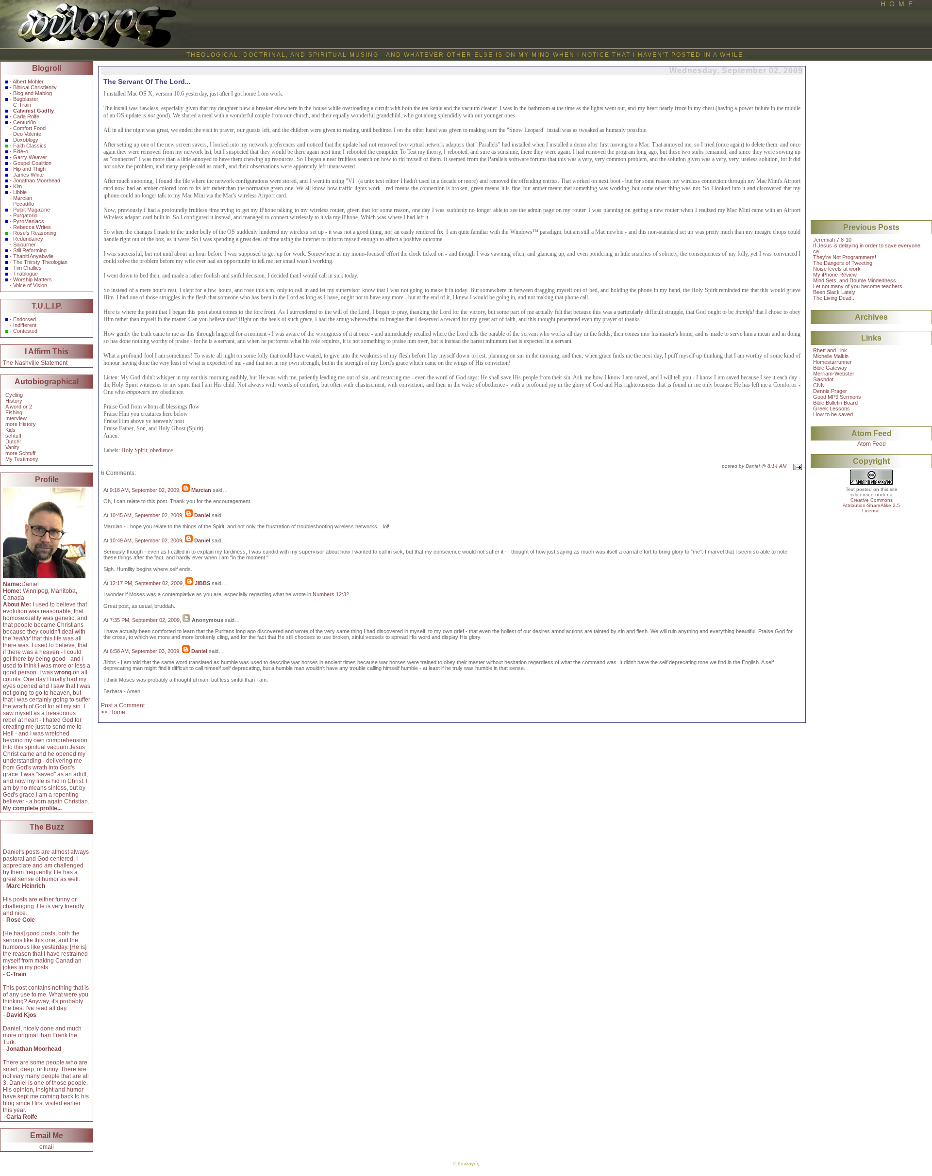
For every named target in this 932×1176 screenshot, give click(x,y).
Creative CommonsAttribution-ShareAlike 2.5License (871, 505)
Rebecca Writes (32, 227)
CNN (819, 385)
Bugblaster (25, 99)
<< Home (113, 712)
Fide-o (20, 151)
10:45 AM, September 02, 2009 (146, 515)
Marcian (22, 198)
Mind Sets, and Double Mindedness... (856, 280)
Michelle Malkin (831, 356)
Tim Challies (27, 268)
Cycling (14, 395)
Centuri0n (24, 122)
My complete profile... (32, 808)
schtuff (13, 436)
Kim (17, 186)
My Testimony (21, 459)
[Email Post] (796, 466)
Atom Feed (871, 444)
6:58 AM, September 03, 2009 (144, 651)
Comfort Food (29, 128)
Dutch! (13, 441)
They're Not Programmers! (844, 257)
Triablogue (25, 274)
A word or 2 (18, 406)
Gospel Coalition (32, 163)
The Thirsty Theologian (40, 262)
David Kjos (21, 1015)
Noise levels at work (837, 269)
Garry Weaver (30, 157)
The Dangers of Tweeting (842, 263)
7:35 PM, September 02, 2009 (145, 620)
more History (20, 424)
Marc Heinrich (25, 885)
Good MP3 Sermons (837, 397)
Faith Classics (30, 145)
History (13, 401)
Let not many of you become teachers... (860, 286)
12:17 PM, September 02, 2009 (146, 583)
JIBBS (202, 583)
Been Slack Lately (834, 292)
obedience (161, 450)
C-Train (22, 105)
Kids (10, 430)
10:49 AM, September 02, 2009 (146, 540)
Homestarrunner (832, 362)
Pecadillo (23, 204)
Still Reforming (30, 250)
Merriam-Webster (833, 373)
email (46, 1146)
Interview (16, 418)
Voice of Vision (30, 285)
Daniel (202, 515)
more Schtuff (20, 453)
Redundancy (28, 239)
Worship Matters (32, 279)
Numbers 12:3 (329, 594)
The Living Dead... (834, 298)
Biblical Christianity (35, 87)
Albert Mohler (28, 81)
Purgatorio (25, 215)
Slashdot (823, 379)
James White (28, 175)
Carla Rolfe (26, 116)
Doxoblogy (25, 140)
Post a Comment (123, 705)
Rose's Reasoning (34, 233)
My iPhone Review (835, 275)
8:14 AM (776, 466)
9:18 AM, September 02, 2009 (144, 490)
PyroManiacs (28, 221)
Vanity (12, 447)
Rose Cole (20, 919)
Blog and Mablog (32, 93)
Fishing (13, 412)
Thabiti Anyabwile (33, 256)
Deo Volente (27, 134)
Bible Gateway (830, 368)
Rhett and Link (830, 350)
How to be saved (833, 414)
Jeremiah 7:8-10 (832, 240)
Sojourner (24, 244)
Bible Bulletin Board (835, 403)
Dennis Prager (830, 391)
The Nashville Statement (35, 362)
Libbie (20, 192)
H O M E (897, 4)
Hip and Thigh (29, 169)
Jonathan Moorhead (36, 180)
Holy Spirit (134, 450)
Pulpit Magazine (31, 209)
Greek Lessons (831, 408)
